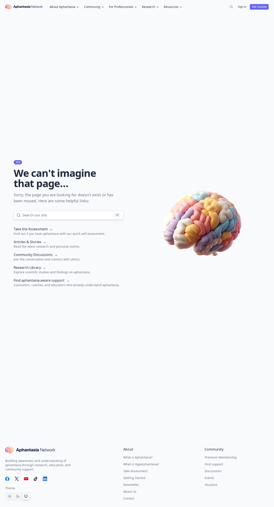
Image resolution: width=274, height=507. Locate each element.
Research (148, 7)
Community (92, 7)
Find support (214, 464)
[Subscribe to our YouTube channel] (26, 479)
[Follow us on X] (17, 479)
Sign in (242, 7)
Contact (128, 498)
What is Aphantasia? (137, 457)
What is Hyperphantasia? (141, 464)
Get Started (259, 7)
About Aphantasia (62, 7)
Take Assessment (135, 471)
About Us (129, 491)
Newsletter (131, 485)
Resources (171, 7)
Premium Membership (221, 457)
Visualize (211, 485)
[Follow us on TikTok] (35, 479)
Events (209, 478)
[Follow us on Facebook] (7, 479)
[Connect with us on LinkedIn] (45, 479)
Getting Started (134, 478)
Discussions (213, 471)
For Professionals (121, 7)
